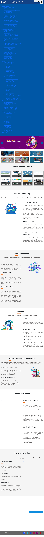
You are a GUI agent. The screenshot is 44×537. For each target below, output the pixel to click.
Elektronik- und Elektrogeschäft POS (13, 95)
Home (3, 5)
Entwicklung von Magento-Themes (11, 108)
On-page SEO (6, 121)
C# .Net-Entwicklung (8, 56)
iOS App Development (8, 48)
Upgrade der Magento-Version (10, 107)
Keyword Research (8, 130)
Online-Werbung (7, 131)
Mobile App (4, 45)
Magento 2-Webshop (8, 104)
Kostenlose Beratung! (36, 512)
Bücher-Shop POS (9, 89)
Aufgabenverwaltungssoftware (10, 26)
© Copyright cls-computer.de (11, 532)
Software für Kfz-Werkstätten (10, 28)
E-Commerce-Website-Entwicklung (11, 34)
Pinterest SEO (8, 118)
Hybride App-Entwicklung (9, 49)
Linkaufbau (6, 126)
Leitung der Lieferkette (8, 11)
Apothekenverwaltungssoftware (10, 24)
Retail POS (4, 61)
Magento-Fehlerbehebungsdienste (11, 106)
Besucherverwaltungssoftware (10, 19)
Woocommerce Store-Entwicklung (11, 40)
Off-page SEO (7, 122)
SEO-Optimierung (7, 127)
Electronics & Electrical (8, 94)
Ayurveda (8, 66)
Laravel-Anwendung (8, 52)
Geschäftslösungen (26, 521)
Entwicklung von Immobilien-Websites (12, 42)
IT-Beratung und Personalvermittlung (15, 523)
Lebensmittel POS (9, 71)
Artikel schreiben (7, 125)
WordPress (6, 31)
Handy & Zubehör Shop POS (11, 97)
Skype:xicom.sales (37, 521)
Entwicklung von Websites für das (11, 38)
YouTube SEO (8, 117)
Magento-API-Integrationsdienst (10, 103)
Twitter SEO (8, 114)
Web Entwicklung (36, 155)
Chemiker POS (9, 65)
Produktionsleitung (8, 13)
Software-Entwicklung (6, 6)
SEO (3, 111)
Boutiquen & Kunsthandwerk (12, 79)
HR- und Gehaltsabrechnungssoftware (12, 10)
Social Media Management (9, 112)
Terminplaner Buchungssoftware (10, 15)
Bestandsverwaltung (8, 12)
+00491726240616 (37, 520)
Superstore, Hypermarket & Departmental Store (14, 68)
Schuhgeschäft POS (10, 93)
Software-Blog (5, 132)
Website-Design (7, 33)
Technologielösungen (26, 520)
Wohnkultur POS (9, 84)
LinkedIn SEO (8, 116)
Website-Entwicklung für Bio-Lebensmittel (12, 43)
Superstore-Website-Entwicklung (10, 44)
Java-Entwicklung (7, 57)
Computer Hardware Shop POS (12, 98)
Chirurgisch (8, 67)
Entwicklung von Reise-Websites (10, 39)
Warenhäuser (8, 74)
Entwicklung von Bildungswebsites (11, 35)
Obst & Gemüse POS (10, 72)
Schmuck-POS (8, 88)
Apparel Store (7, 76)
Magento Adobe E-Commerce (10, 30)
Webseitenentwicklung (7, 29)
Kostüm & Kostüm (9, 80)
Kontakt (35, 519)
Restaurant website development (11, 36)
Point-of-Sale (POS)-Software (10, 17)
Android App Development (9, 47)
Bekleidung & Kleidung (10, 77)
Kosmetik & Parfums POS (11, 86)
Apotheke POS (9, 63)
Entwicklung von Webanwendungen (9, 51)
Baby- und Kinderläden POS (11, 85)
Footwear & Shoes (7, 90)
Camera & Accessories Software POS (13, 99)
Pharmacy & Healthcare (9, 62)
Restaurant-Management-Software (11, 22)
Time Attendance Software (9, 16)
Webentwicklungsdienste (16, 519)
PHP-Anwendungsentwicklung (10, 53)
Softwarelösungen (7, 155)
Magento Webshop (6, 100)
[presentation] (2, 143)
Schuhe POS (8, 91)
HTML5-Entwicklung (8, 54)
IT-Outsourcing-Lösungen (27, 519)
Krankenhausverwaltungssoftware (11, 21)
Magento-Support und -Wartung (10, 109)
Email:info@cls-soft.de (38, 522)
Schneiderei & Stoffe (10, 81)
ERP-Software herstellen (9, 7)
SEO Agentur (6, 129)
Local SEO (6, 123)
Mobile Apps (21, 162)
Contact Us (4, 134)
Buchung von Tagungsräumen (10, 20)
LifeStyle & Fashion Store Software (11, 83)
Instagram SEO (9, 120)
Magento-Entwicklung (8, 102)
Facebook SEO (9, 113)
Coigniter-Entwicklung (8, 59)
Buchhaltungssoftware (8, 8)
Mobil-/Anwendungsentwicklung (17, 520)
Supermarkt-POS (9, 70)
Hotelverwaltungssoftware (9, 25)
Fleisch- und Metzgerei (10, 75)
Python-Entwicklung (8, 58)
